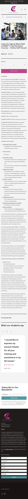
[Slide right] (25, 17)
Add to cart (14, 70)
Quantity (3, 61)
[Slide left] (3, 17)
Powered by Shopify (5, 426)
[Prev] (3, 331)
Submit (14, 477)
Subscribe (14, 398)
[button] (2, 9)
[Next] (11, 331)
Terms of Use (19, 403)
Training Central (4, 424)
